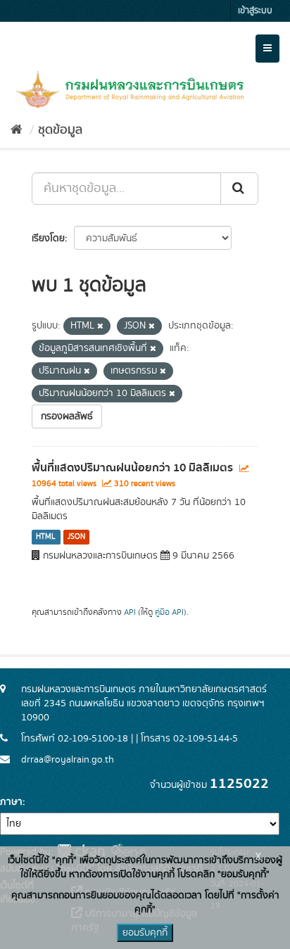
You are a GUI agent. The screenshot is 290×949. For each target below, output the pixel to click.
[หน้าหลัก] (17, 130)
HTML (46, 536)
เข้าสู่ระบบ (255, 11)
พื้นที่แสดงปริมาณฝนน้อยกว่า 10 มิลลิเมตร (132, 468)
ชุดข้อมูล (60, 130)
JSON (76, 536)
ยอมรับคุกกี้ (145, 933)
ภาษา (11, 802)
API (130, 612)
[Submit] (239, 188)
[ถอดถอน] (100, 326)
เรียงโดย (48, 238)
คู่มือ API (169, 612)
